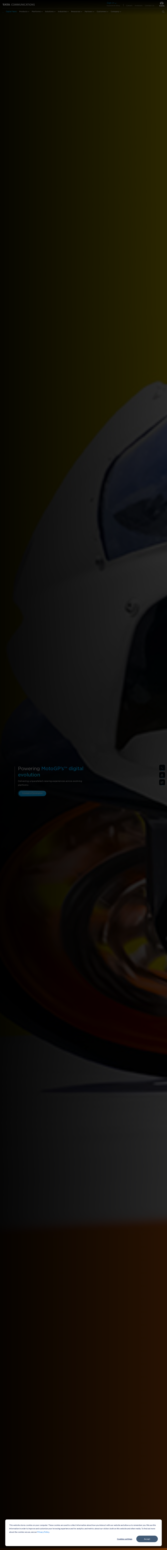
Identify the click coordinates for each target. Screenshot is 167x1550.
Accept (147, 1539)
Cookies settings (124, 1539)
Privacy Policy (43, 1532)
